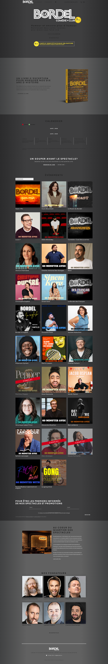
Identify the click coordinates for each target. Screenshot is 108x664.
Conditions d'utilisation (37, 516)
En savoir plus (54, 37)
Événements (48, 2)
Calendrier (38, 2)
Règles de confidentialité (29, 516)
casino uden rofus (57, 559)
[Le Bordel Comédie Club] (28, 2)
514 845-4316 (51, 655)
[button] (71, 2)
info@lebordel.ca (58, 655)
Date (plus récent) (19, 178)
